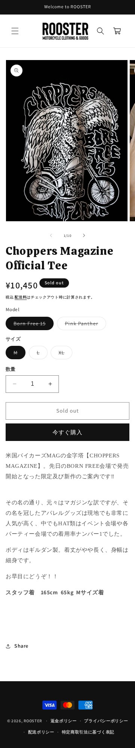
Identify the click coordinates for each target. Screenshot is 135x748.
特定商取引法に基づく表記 (88, 732)
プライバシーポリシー (106, 720)
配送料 (21, 297)
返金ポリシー (64, 720)
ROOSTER (33, 720)
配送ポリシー (41, 732)
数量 (11, 369)
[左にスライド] (51, 235)
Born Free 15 (32, 325)
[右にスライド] (84, 235)
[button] (15, 31)
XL (64, 354)
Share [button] (21, 645)
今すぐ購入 (67, 432)
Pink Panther (84, 325)
